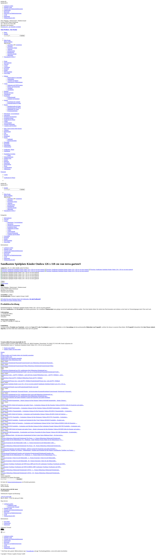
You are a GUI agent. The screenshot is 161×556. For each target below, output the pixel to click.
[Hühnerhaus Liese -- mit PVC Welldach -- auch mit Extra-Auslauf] (19, 375)
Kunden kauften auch (6, 355)
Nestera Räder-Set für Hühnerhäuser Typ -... (51, 439)
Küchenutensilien (12, 140)
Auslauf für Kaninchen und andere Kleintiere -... (44, 448)
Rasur (5, 166)
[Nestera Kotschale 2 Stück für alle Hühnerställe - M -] (15, 461)
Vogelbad (9, 88)
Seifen (9, 155)
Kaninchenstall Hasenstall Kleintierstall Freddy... (47, 372)
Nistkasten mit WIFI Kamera (15, 85)
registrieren (19, 45)
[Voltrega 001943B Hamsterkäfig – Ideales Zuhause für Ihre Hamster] (19, 400)
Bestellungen (10, 52)
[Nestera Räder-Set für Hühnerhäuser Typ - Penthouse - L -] (17, 455)
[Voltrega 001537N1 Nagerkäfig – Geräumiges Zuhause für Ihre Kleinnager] (21, 417)
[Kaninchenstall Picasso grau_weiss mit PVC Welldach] (16, 381)
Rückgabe (6, 12)
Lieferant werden (8, 6)
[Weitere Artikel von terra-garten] (4, 283)
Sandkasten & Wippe (9, 119)
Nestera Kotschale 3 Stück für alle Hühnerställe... (43, 458)
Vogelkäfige (10, 89)
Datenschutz (7, 10)
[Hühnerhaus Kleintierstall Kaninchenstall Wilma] (14, 366)
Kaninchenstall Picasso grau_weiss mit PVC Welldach (45, 381)
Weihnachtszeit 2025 (9, 18)
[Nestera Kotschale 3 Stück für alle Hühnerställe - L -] (15, 458)
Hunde (6, 105)
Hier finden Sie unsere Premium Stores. (21, 299)
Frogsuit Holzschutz (9, 124)
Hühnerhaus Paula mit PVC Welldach (32, 378)
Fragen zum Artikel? (9, 348)
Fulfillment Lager (12, 505)
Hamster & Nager (8, 92)
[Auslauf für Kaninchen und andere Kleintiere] (13, 397)
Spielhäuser (7, 151)
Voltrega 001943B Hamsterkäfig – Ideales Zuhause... (52, 400)
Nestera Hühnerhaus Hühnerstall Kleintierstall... (48, 438)
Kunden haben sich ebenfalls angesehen (23, 355)
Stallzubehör (10, 79)
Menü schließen (8, 41)
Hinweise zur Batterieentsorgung (12, 13)
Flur (5, 133)
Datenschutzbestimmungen (14, 482)
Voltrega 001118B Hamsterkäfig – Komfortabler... (64, 432)
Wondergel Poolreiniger (10, 116)
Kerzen (6, 134)
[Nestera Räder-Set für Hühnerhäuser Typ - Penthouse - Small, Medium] (20, 439)
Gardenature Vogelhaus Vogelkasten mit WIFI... (53, 464)
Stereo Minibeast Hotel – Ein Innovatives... (51, 435)
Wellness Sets (7, 158)
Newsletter (7, 521)
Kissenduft (7, 136)
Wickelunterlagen (8, 157)
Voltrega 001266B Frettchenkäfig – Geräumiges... (55, 408)
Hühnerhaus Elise (16, 359)
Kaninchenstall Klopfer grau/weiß (29, 387)
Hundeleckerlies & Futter (14, 106)
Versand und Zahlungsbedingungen (13, 9)
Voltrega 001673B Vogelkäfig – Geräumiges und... (67, 426)
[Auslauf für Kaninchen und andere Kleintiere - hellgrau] (16, 448)
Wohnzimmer (7, 146)
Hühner (6, 76)
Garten (6, 221)
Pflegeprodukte (8, 240)
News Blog (7, 242)
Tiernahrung (7, 94)
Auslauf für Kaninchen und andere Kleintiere (38, 397)
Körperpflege (7, 164)
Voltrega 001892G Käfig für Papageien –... (65, 423)
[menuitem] (80, 12)
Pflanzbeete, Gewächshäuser (11, 113)
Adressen (9, 49)
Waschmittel (7, 145)
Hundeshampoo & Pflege (14, 108)
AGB (5, 15)
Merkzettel (10, 55)
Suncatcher (7, 115)
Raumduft (6, 143)
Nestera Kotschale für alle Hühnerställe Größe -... (42, 442)
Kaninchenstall (11, 97)
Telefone (6, 130)
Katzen (6, 100)
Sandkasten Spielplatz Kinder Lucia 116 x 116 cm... (52, 384)
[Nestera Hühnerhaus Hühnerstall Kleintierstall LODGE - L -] (17, 470)
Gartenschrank (8, 122)
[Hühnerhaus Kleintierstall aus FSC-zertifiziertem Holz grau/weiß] (19, 394)
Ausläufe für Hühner (12, 80)
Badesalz (6, 161)
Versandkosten (30, 551)
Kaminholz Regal (8, 118)
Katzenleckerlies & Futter (14, 103)
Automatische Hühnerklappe (15, 82)
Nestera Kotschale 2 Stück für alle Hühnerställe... (43, 461)
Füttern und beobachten (13, 86)
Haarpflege (7, 163)
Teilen (2, 281)
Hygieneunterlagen (12, 111)
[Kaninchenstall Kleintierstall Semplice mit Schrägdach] (16, 453)
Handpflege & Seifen (9, 154)
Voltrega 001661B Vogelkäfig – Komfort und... (52, 420)
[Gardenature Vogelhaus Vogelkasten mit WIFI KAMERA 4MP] (18, 467)
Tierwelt (6, 219)
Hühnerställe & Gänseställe (14, 77)
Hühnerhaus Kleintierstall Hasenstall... (43, 363)
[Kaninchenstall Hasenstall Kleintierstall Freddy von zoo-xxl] (17, 372)
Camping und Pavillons (10, 125)
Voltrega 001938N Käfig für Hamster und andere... (67, 429)
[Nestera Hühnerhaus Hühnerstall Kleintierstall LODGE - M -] (18, 473)
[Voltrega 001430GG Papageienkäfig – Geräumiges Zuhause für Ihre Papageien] (22, 411)
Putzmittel (6, 142)
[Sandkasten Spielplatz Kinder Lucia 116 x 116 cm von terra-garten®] (19, 384)
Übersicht (9, 46)
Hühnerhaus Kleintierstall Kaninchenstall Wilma (40, 366)
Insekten (6, 91)
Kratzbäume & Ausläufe (13, 101)
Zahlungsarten (11, 51)
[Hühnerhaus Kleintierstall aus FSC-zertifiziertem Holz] (16, 370)
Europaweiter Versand (13, 507)
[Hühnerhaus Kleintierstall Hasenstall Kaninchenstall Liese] (17, 363)
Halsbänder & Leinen (13, 109)
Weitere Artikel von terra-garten (12, 349)
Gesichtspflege (8, 167)
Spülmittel (10, 139)
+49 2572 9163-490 (6, 496)
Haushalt (6, 237)
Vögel (5, 83)
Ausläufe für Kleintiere (13, 98)
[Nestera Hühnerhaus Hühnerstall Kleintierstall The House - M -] (18, 445)
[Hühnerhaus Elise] (6, 359)
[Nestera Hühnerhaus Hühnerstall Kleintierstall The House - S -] (18, 438)
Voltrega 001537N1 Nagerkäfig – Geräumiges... (55, 417)
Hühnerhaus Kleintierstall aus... (39, 370)
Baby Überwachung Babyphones (13, 128)
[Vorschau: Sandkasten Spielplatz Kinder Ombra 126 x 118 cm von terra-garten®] (23, 269)
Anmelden (10, 45)
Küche (6, 137)
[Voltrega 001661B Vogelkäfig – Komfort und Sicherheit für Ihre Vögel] (20, 420)
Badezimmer (7, 131)
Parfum (6, 160)
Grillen (6, 121)
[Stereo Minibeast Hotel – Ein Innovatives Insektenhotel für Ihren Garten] (20, 435)
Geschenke (7, 236)
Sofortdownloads (11, 54)
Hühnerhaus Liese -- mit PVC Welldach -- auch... (50, 375)
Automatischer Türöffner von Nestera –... (64, 450)
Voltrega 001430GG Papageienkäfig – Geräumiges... (58, 411)
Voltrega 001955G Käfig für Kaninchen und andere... (70, 405)
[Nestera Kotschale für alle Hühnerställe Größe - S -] (15, 442)
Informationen (7, 218)
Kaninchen (7, 95)
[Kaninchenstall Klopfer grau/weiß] (10, 387)
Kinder (6, 239)
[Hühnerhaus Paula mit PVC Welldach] (11, 378)
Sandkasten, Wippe (9, 149)
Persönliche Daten (12, 48)
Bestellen (19, 479)
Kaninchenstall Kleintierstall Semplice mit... (42, 453)
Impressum (7, 16)
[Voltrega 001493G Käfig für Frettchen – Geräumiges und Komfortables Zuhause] (23, 414)
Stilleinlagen (7, 169)
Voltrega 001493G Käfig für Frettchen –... (56, 414)
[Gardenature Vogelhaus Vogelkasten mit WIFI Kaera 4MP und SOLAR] (20, 464)
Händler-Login (8, 7)
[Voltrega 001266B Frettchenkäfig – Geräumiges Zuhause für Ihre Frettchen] (21, 408)
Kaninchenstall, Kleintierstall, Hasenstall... (60, 391)
